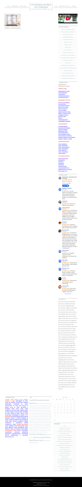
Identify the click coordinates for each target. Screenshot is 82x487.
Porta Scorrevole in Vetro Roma (65, 431)
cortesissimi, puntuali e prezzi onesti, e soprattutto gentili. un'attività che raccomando (70, 226)
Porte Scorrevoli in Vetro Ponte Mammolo (35, 419)
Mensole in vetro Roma (65, 427)
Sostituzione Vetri (68, 44)
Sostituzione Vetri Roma (65, 447)
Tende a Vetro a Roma (33, 442)
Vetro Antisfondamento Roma (64, 459)
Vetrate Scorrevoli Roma (64, 455)
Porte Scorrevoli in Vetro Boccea (40, 407)
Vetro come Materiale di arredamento (68, 68)
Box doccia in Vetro (72, 318)
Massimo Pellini (65, 230)
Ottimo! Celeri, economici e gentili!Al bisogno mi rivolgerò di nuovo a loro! (69, 290)
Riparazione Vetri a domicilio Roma (64, 441)
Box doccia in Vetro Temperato (67, 320)
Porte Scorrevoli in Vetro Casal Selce (45, 410)
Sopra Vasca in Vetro (67, 70)
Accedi (44, 483)
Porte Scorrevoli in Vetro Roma (45, 422)
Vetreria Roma (65, 457)
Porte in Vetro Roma (64, 433)
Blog (65, 426)
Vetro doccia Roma (65, 468)
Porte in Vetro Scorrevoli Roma (64, 435)
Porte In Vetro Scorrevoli (68, 34)
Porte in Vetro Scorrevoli (42, 403)
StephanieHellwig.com (48, 479)
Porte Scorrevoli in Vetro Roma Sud (43, 424)
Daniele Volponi (65, 250)
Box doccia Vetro (63, 347)
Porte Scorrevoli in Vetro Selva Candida (38, 427)
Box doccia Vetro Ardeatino (66, 322)
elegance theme (40, 479)
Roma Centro (39, 437)
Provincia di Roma (37, 434)
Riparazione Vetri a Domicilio (68, 65)
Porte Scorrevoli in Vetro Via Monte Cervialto (40, 432)
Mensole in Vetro (68, 42)
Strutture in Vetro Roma (68, 52)
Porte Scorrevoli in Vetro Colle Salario (34, 413)
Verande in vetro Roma (65, 453)
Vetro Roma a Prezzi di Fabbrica (68, 55)
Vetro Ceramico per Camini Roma (67, 57)
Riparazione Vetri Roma (65, 443)
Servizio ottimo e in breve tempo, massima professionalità (69, 282)
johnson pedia (65, 286)
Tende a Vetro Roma (13, 28)
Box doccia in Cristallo (64, 382)
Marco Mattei (65, 260)
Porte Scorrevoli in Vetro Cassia (33, 411)
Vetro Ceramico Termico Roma (65, 466)
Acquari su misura (67, 343)
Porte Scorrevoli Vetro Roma (64, 439)
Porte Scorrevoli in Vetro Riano (36, 422)
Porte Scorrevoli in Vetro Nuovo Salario (45, 416)
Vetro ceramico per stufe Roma (68, 31)
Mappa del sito (39, 483)
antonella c (64, 222)
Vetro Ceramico (67, 50)
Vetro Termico (68, 47)
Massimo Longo (65, 268)
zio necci (64, 277)
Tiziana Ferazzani (66, 207)
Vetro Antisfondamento (68, 37)
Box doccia (61, 333)
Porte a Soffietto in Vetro (68, 73)
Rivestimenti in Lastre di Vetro (67, 75)
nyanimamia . (65, 201)
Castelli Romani (35, 400)
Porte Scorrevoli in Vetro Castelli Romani (45, 411)
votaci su (65, 185)
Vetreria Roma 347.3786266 (41, 6)
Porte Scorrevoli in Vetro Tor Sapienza (39, 430)
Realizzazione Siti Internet (38, 485)
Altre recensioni (68, 293)
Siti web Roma (46, 485)
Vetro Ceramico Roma (68, 60)
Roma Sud (38, 440)
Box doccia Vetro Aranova (65, 328)
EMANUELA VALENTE (67, 188)
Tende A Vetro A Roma (68, 39)
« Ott (54, 420)
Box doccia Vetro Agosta (69, 380)
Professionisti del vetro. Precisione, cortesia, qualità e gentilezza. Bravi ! (69, 264)
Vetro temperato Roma (65, 470)
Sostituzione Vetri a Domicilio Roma (65, 445)
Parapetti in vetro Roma (65, 429)
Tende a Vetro (68, 62)
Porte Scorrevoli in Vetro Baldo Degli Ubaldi (40, 405)
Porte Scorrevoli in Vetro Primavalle (36, 421)
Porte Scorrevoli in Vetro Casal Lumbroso (42, 408)
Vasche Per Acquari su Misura (68, 29)
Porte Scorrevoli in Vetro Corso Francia (46, 413)
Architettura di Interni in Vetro (68, 78)
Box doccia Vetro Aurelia (65, 301)
